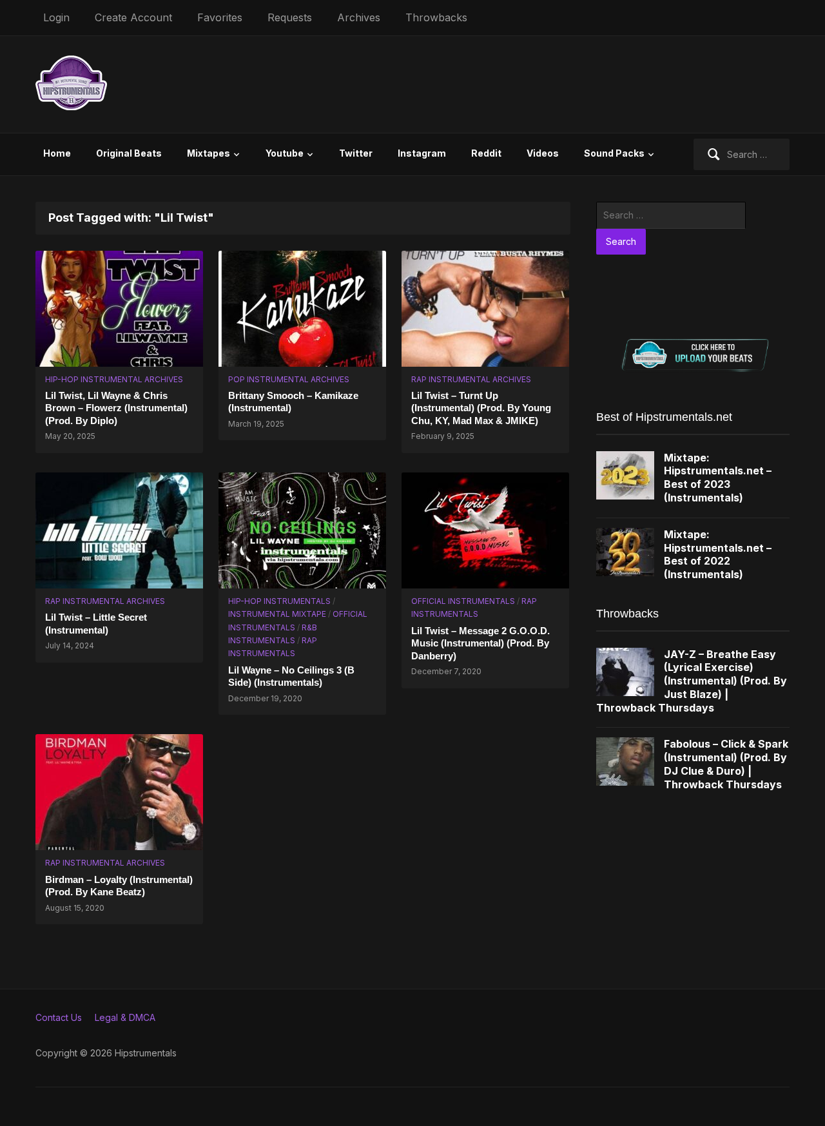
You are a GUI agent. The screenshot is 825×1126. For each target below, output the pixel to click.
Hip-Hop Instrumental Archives (114, 379)
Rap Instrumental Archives (471, 379)
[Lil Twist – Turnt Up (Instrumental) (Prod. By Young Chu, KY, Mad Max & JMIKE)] (485, 307)
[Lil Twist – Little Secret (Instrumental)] (119, 529)
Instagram (422, 153)
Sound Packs (614, 153)
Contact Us (58, 1017)
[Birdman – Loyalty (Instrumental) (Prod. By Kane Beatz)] (119, 791)
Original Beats (129, 153)
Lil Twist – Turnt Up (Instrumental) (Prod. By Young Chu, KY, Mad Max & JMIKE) (481, 408)
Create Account (133, 17)
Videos (543, 153)
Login (56, 17)
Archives (358, 17)
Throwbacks (436, 17)
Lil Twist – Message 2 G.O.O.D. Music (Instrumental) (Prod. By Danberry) (480, 643)
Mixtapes (208, 153)
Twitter (356, 153)
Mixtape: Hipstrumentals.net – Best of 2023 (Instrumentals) (718, 477)
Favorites (219, 17)
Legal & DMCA (125, 1017)
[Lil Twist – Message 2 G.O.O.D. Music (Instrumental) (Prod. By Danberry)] (485, 529)
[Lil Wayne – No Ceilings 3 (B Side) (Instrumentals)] (302, 529)
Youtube (285, 153)
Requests (289, 17)
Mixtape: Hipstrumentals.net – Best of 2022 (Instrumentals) (718, 554)
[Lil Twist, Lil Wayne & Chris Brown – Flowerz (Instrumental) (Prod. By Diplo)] (119, 307)
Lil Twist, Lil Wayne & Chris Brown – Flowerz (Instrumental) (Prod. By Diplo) (116, 408)
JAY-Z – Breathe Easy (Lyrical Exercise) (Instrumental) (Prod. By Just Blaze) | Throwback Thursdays (691, 681)
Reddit (486, 153)
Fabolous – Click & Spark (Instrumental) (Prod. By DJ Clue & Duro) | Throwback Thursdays (726, 763)
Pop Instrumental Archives (288, 379)
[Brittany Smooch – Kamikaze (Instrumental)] (302, 307)
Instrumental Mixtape (277, 614)
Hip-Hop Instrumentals (279, 601)
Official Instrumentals (463, 601)
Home (57, 153)
